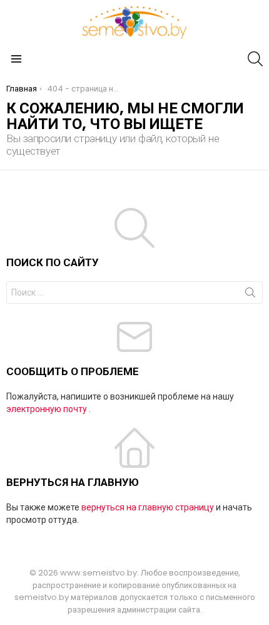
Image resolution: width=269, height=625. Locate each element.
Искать (250, 295)
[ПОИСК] (255, 58)
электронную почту (46, 409)
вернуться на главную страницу (147, 507)
